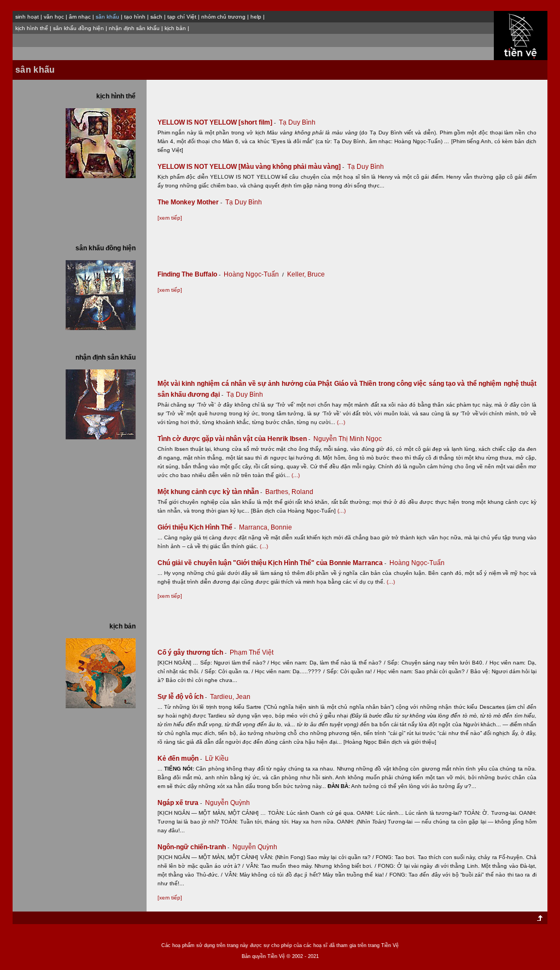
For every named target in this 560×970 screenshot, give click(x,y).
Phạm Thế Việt (251, 652)
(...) (341, 422)
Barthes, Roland (289, 492)
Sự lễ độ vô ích (182, 697)
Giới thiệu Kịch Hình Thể (197, 527)
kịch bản (175, 28)
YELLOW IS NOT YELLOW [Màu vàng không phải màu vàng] (251, 167)
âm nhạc (80, 17)
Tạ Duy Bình (297, 122)
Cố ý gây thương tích (192, 652)
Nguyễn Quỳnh (227, 803)
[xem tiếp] (170, 218)
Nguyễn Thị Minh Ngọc (347, 439)
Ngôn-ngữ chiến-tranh (193, 847)
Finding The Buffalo (189, 274)
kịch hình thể (31, 28)
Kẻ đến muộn (180, 758)
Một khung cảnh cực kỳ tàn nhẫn (210, 492)
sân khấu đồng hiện (78, 28)
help (255, 17)
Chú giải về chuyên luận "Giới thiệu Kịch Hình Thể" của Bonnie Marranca (272, 563)
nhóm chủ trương (223, 17)
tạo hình (134, 17)
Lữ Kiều (217, 758)
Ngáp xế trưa (180, 803)
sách (156, 17)
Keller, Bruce (306, 274)
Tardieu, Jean (230, 697)
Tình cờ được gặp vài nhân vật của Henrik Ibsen (234, 439)
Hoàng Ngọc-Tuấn (251, 274)
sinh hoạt (27, 17)
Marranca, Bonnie (265, 527)
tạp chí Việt (181, 17)
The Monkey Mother (190, 202)
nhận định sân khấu (134, 28)
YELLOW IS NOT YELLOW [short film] (217, 122)
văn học (54, 17)
